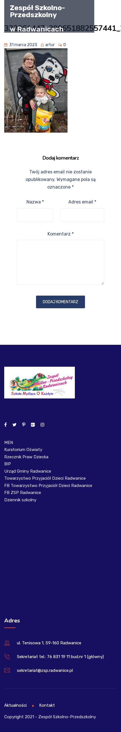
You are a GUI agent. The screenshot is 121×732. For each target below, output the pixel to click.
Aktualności (15, 705)
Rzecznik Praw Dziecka (26, 456)
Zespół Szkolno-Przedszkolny (37, 11)
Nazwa (35, 202)
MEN (8, 442)
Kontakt (47, 705)
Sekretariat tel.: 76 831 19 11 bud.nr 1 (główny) (60, 656)
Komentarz (61, 234)
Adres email (82, 202)
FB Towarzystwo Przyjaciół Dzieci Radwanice (48, 485)
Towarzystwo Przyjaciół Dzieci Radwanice (45, 478)
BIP (7, 463)
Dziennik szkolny (20, 499)
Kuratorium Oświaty (23, 449)
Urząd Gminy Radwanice (27, 471)
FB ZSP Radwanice (22, 492)
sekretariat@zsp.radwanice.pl (45, 670)
